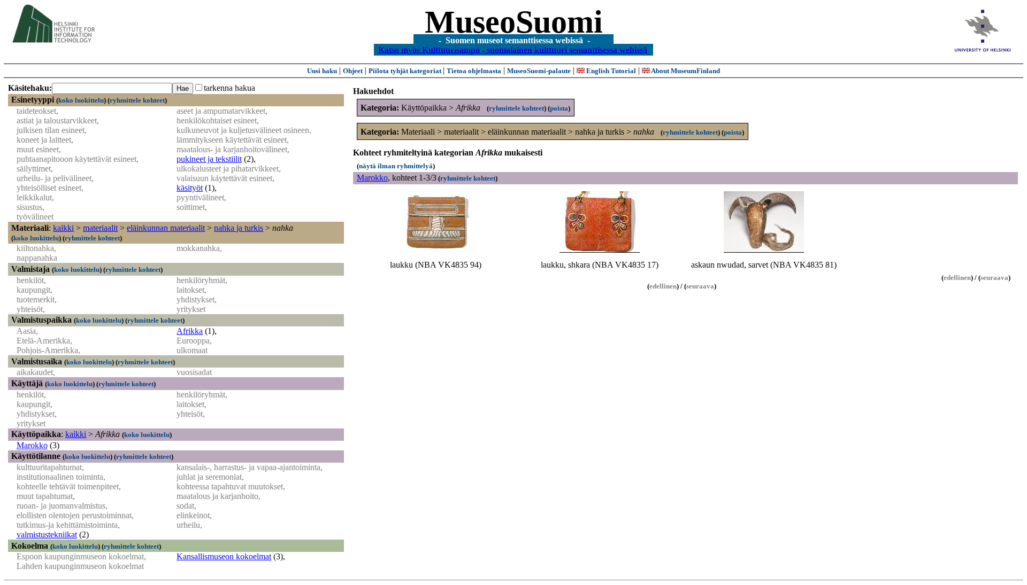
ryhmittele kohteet (137, 100)
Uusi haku (322, 71)
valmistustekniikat (47, 534)
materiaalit (100, 227)
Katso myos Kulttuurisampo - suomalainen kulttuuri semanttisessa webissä (512, 49)
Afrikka (190, 331)
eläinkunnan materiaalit (166, 227)
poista (559, 108)
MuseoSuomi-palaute (539, 71)
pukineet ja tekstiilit (209, 158)
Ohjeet (353, 71)
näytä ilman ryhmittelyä (396, 166)
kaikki (63, 227)
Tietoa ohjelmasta (474, 71)
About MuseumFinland (685, 71)
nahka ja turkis (238, 227)
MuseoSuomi (514, 22)
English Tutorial (610, 71)
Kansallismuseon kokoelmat (224, 556)
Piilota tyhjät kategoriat (406, 71)
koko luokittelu (81, 100)
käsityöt (190, 187)
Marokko (32, 445)
